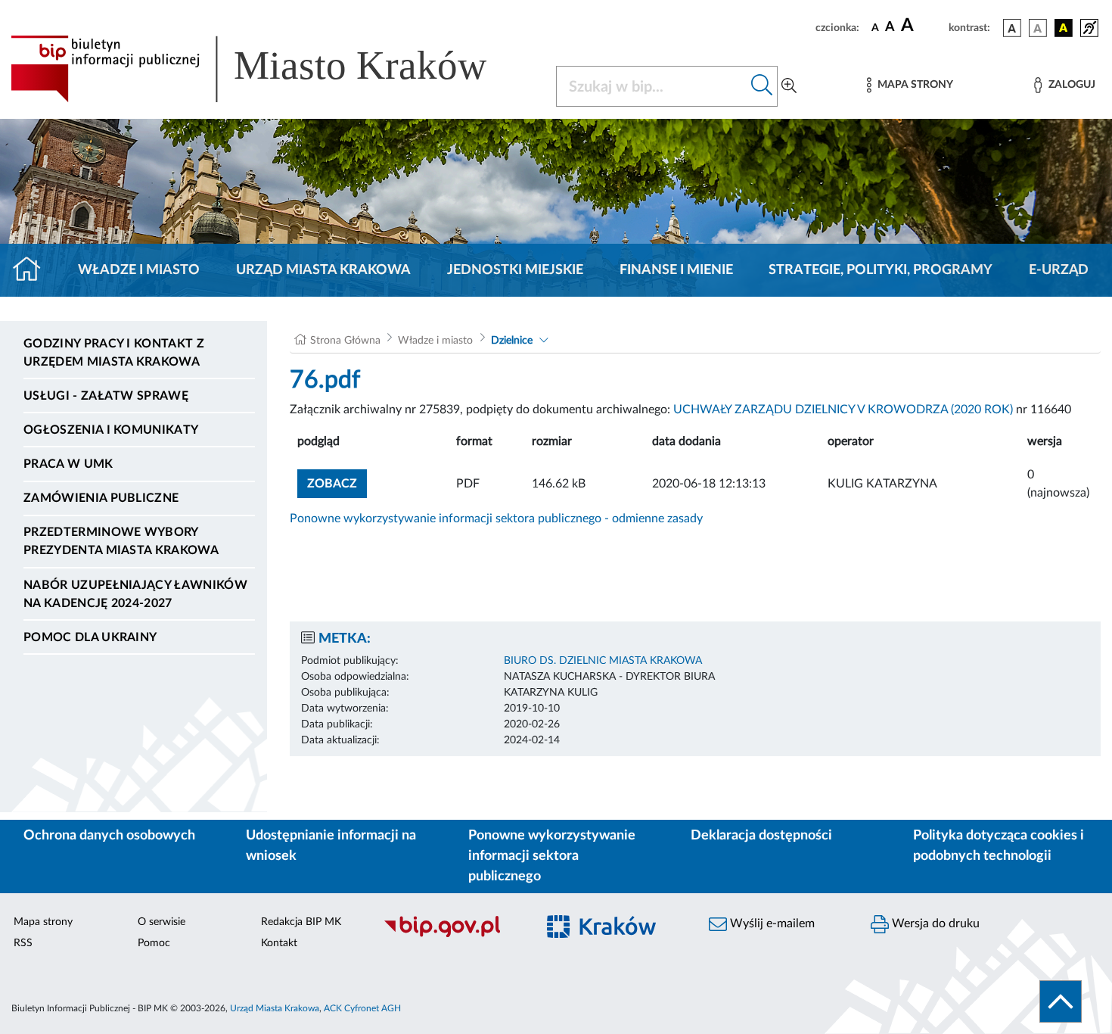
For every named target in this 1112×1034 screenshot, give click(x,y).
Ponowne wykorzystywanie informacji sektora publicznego (551, 856)
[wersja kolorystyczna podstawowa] (1012, 28)
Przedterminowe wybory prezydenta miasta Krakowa (121, 541)
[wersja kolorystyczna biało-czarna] (1038, 28)
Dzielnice (512, 340)
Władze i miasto (139, 270)
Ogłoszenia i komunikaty (110, 430)
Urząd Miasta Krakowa (323, 270)
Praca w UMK (68, 464)
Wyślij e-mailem (771, 923)
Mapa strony (43, 922)
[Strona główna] (32, 270)
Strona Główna (345, 340)
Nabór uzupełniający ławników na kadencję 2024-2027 (135, 594)
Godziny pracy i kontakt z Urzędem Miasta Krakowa (113, 353)
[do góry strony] (1060, 1001)
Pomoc (154, 943)
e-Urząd (1059, 270)
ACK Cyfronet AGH (362, 1008)
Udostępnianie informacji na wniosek (331, 846)
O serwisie (161, 922)
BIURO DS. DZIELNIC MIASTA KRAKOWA (603, 661)
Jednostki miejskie (515, 270)
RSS (23, 943)
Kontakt (279, 943)
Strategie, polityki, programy (880, 270)
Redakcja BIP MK (301, 922)
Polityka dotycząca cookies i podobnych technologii (998, 846)
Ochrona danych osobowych (109, 835)
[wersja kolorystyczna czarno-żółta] (1063, 28)
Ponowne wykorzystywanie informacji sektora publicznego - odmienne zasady (496, 518)
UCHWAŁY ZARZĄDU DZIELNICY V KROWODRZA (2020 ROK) (843, 409)
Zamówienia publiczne (101, 498)
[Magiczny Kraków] (613, 935)
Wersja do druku (934, 923)
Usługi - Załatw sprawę (105, 396)
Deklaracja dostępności (761, 835)
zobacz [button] (337, 483)
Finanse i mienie (676, 270)
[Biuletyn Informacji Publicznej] (451, 935)
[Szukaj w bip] (762, 86)
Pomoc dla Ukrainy (90, 637)
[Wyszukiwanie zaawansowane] (789, 86)
